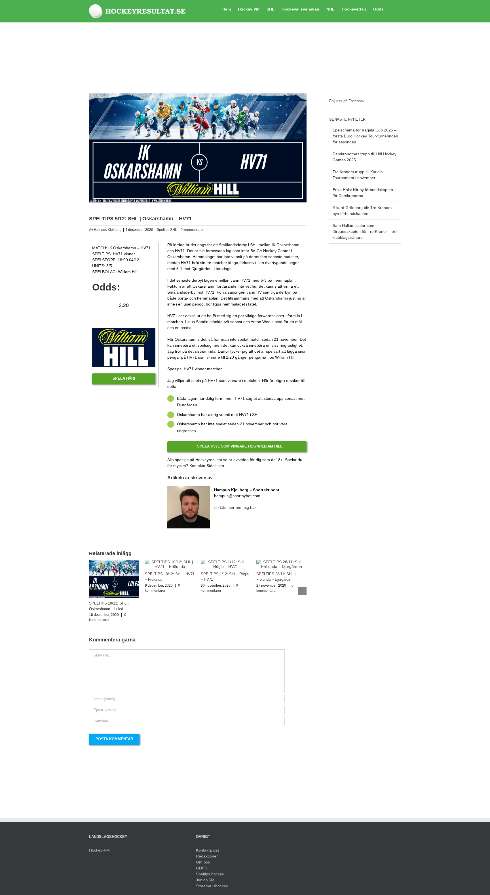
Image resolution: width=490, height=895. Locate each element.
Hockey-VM (99, 850)
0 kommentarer (192, 230)
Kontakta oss (207, 850)
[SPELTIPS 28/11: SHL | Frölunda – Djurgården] (281, 562)
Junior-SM (205, 880)
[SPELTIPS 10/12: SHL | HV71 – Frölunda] (170, 562)
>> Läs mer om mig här (235, 507)
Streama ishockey (212, 886)
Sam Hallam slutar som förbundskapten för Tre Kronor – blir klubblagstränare (365, 231)
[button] (392, 8)
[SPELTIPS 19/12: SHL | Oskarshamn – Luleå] (114, 562)
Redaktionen (207, 856)
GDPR (201, 868)
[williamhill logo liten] (123, 330)
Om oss (203, 862)
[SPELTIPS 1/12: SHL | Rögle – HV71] (226, 562)
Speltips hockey (210, 874)
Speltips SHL (167, 230)
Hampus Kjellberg (108, 230)
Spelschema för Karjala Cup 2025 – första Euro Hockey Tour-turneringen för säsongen (365, 136)
